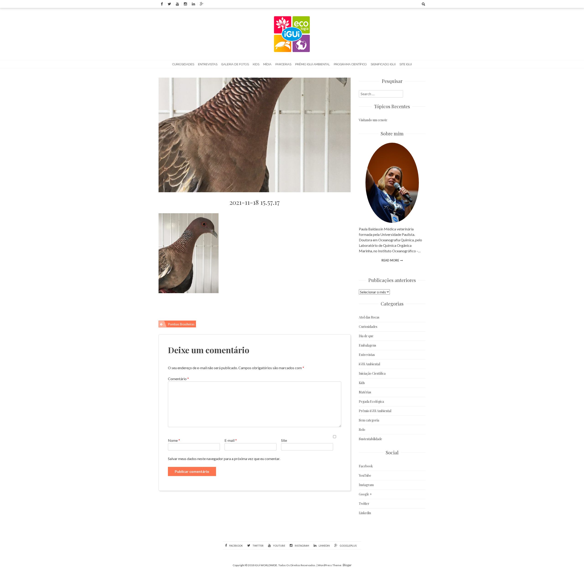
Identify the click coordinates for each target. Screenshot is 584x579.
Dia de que (366, 336)
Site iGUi (405, 64)
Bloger (347, 565)
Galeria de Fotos (235, 64)
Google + (365, 494)
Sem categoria (369, 420)
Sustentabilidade (370, 439)
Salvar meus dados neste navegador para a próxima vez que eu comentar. (224, 458)
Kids (256, 64)
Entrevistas (207, 64)
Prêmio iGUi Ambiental (312, 64)
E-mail (230, 440)
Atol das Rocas (369, 317)
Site (284, 440)
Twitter (364, 503)
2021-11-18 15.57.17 (254, 202)
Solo (362, 429)
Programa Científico (350, 64)
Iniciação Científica (372, 373)
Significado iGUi (383, 64)
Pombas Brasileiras (181, 324)
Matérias (365, 392)
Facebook (366, 466)
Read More (390, 260)
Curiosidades (183, 64)
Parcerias (283, 64)
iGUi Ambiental (369, 364)
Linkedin (365, 513)
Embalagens (367, 345)
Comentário (178, 378)
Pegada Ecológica (371, 401)
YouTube (365, 475)
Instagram (366, 485)
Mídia (267, 64)
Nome (174, 440)
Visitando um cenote (373, 120)
